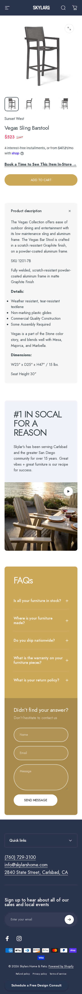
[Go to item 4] (65, 104)
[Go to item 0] (12, 104)
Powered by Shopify (61, 966)
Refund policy (23, 974)
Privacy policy (40, 974)
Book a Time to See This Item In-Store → (41, 164)
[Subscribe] (69, 919)
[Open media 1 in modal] (69, 28)
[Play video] (41, 516)
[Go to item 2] (29, 104)
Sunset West (14, 118)
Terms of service (58, 974)
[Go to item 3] (47, 104)
